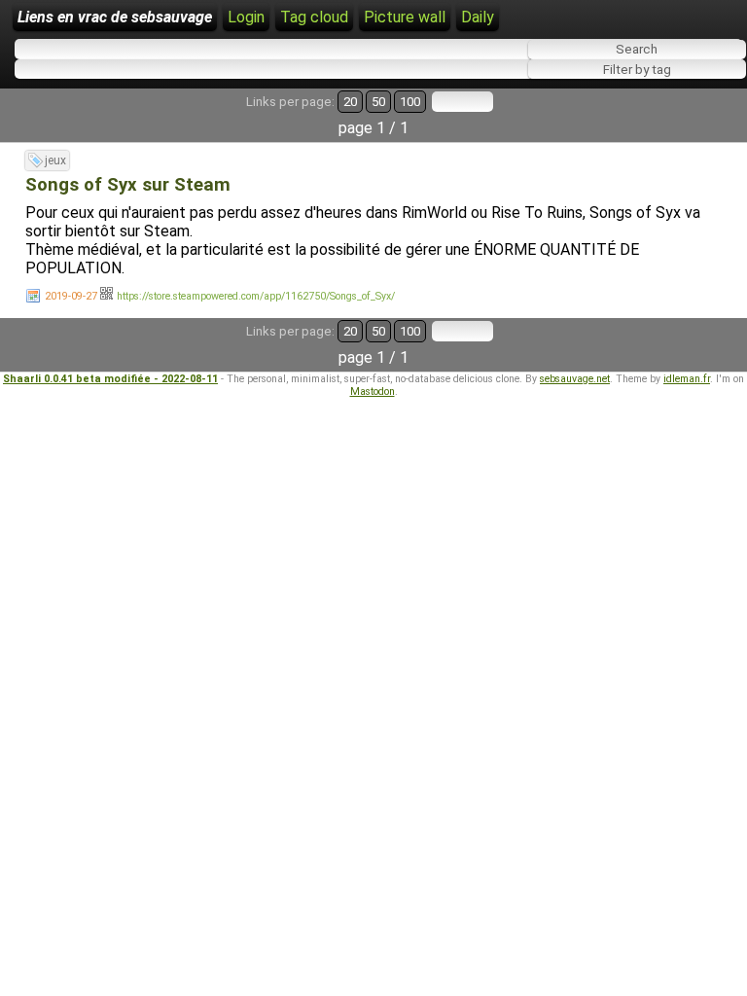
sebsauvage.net (575, 379)
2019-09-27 (71, 296)
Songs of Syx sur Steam (128, 185)
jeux (55, 160)
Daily (477, 17)
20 (350, 101)
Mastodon (372, 391)
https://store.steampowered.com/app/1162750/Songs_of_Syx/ (256, 296)
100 (410, 101)
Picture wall (404, 17)
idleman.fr (686, 379)
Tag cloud (314, 17)
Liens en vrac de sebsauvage (115, 17)
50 (378, 101)
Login (246, 17)
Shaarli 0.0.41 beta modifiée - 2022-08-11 (110, 379)
